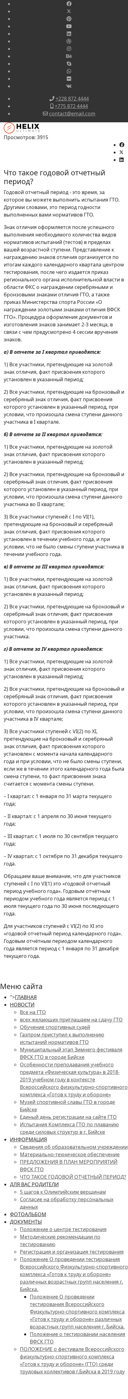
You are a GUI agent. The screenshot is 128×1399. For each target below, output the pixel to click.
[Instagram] (69, 48)
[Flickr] (69, 78)
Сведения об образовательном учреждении (74, 1146)
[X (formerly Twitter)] (121, 152)
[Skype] (69, 63)
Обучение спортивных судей (55, 1027)
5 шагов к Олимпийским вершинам (63, 1191)
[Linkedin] (69, 33)
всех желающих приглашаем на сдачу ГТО (71, 1019)
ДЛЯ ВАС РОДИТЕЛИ (34, 1184)
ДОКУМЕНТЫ (26, 1221)
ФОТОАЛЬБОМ (28, 1214)
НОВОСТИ (22, 1004)
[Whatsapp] (69, 71)
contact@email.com (72, 113)
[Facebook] (68, 3)
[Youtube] (69, 26)
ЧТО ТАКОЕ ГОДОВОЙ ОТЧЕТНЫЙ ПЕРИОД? (73, 1176)
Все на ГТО (33, 1012)
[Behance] (69, 56)
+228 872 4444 (72, 98)
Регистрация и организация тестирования (72, 1251)
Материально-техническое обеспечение (70, 1154)
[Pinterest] (68, 18)
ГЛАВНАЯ (26, 997)
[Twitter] (69, 11)
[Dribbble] (68, 41)
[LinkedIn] (121, 159)
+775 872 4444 (71, 106)
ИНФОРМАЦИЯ (28, 1139)
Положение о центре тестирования (63, 1229)
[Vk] (69, 86)
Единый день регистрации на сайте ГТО (68, 1117)
